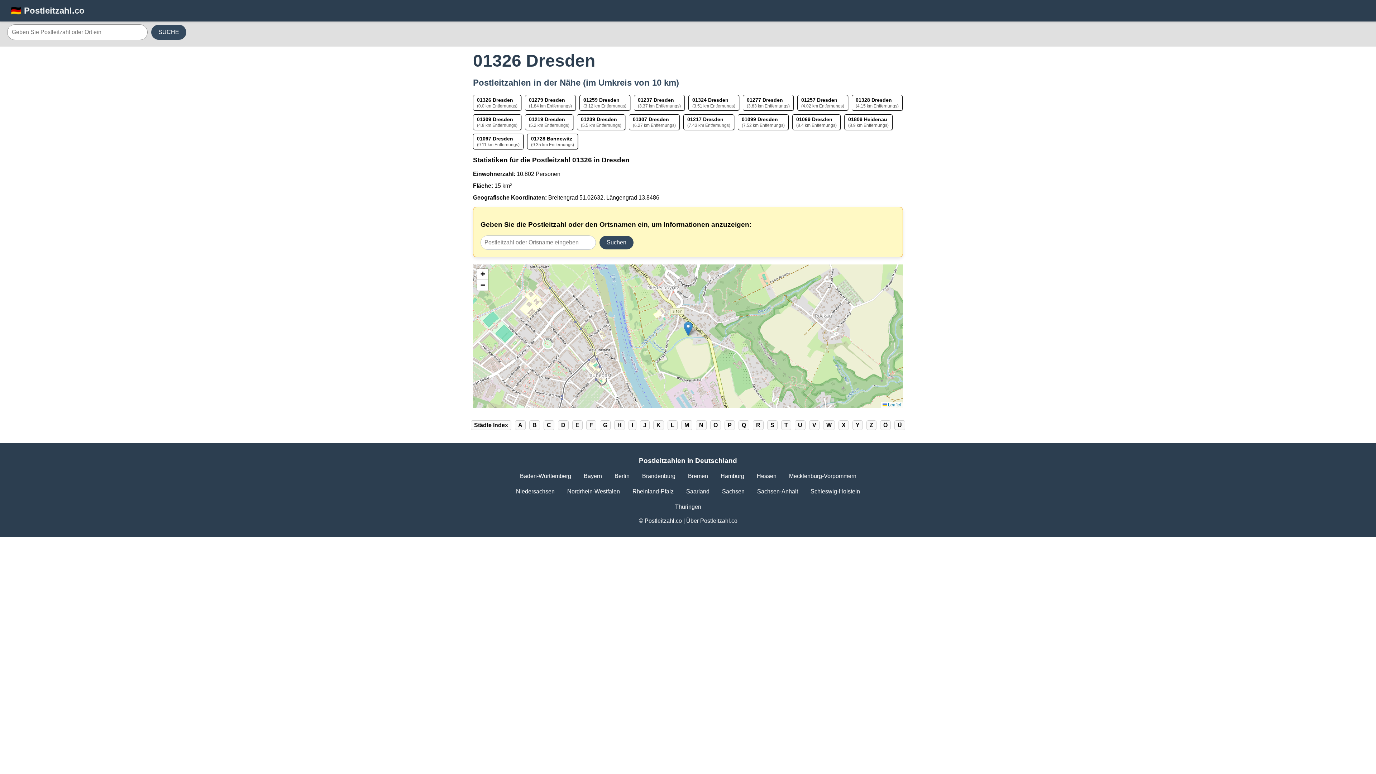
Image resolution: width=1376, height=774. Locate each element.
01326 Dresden (495, 100)
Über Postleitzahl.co (711, 521)
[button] (688, 328)
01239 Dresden (599, 119)
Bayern (593, 476)
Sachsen (733, 491)
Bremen (698, 476)
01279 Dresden (547, 100)
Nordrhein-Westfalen (593, 491)
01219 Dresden (547, 119)
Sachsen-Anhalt (777, 491)
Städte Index (491, 425)
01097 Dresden (495, 139)
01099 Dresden (760, 119)
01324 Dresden (710, 100)
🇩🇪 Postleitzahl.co (48, 10)
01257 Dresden (819, 100)
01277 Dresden (765, 100)
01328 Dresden (874, 100)
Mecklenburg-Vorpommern (822, 476)
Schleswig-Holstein (835, 491)
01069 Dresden (814, 119)
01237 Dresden (656, 100)
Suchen (616, 242)
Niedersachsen (535, 491)
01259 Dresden (601, 100)
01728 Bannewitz (551, 139)
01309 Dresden (495, 119)
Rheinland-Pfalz (653, 491)
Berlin (622, 476)
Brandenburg (658, 476)
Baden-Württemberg (545, 476)
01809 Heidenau (867, 119)
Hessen (767, 476)
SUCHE (168, 32)
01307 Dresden (651, 119)
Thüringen (688, 507)
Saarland (698, 491)
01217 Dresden (705, 119)
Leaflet (894, 404)
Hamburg (732, 476)
